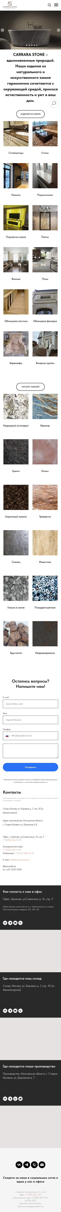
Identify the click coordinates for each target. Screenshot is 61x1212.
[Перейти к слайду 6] (36, 45)
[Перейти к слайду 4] (31, 45)
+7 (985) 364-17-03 (12, 849)
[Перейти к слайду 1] (24, 45)
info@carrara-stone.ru (20, 859)
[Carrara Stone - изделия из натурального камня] (5, 923)
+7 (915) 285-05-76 (24, 853)
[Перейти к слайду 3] (29, 45)
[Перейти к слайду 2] (26, 45)
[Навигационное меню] (56, 5)
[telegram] (10, 923)
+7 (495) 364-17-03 (12, 840)
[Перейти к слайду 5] (34, 45)
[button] (49, 5)
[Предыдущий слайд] (2, 30)
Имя (5, 713)
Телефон (7, 729)
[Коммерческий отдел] (20, 923)
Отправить (30, 767)
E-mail (6, 697)
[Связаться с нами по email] (15, 923)
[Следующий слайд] (58, 30)
